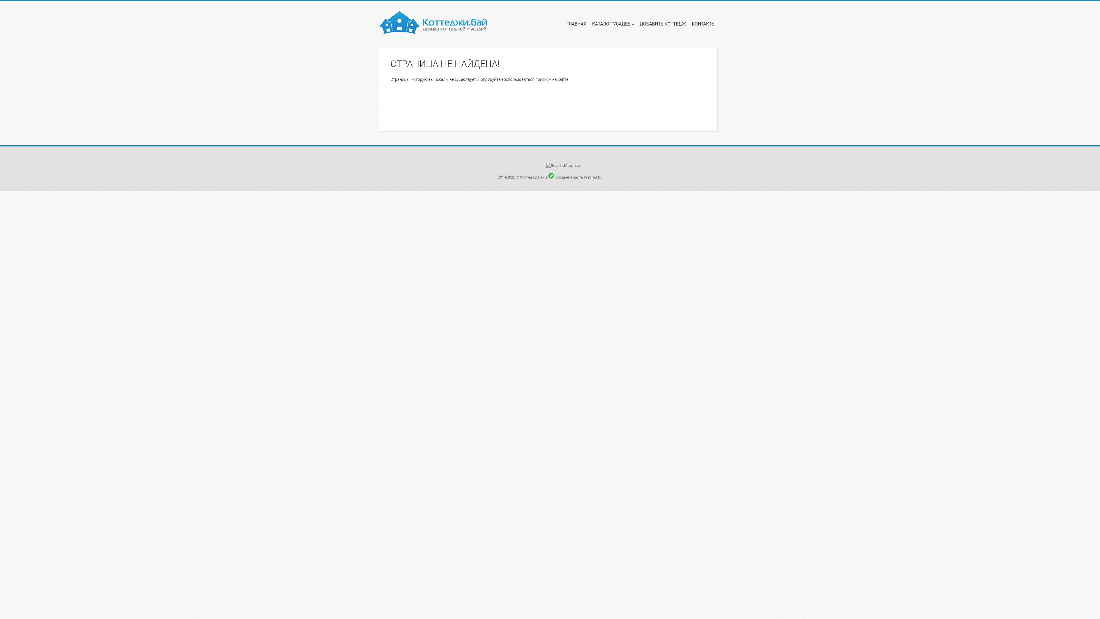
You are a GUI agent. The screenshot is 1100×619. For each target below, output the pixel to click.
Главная (576, 24)
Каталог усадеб (613, 24)
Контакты (704, 24)
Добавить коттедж (663, 24)
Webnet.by (593, 177)
